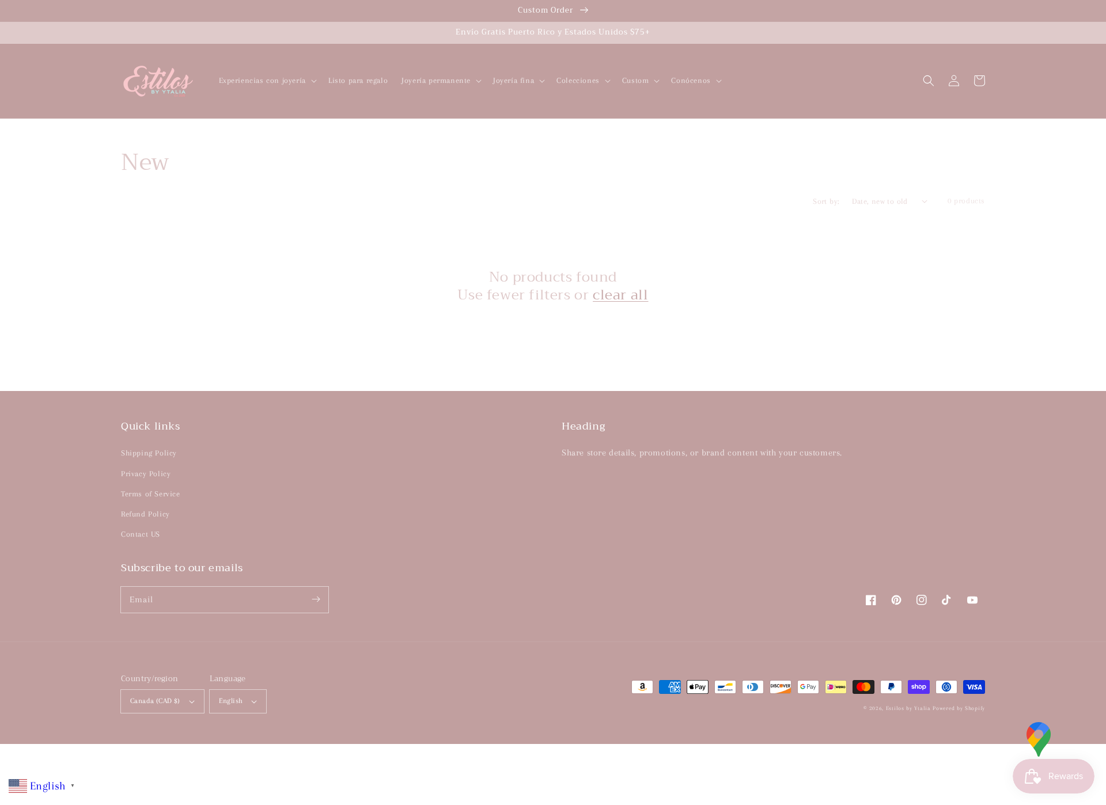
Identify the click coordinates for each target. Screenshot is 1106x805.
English (231, 701)
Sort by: (826, 201)
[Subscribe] (315, 599)
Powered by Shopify (959, 708)
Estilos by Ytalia (908, 708)
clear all (620, 295)
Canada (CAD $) (155, 701)
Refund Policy (145, 514)
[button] (928, 80)
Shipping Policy (149, 453)
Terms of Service (150, 493)
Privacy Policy (146, 473)
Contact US (140, 534)
